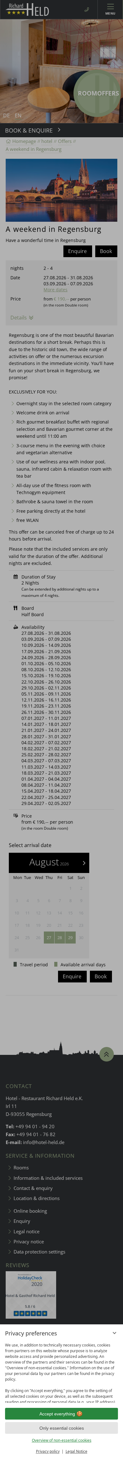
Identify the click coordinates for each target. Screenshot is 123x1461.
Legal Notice (76, 1451)
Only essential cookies (61, 1428)
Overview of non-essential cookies (61, 1440)
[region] (61, 1371)
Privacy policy (48, 1451)
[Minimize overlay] (114, 1332)
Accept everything (57, 1413)
